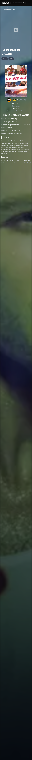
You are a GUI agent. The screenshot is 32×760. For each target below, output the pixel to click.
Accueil (3, 8)
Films (10, 8)
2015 (11, 59)
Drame (17, 8)
